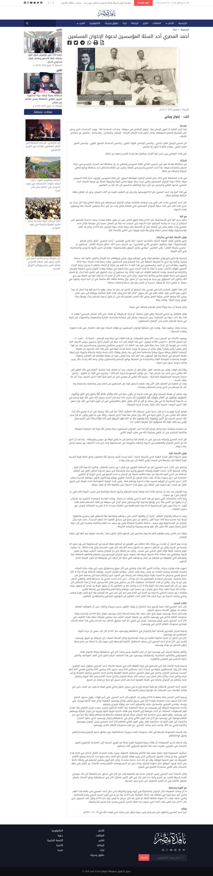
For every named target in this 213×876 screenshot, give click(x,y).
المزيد (82, 23)
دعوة (60, 836)
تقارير (145, 23)
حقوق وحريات (111, 23)
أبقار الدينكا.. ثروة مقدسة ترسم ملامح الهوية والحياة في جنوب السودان (44, 224)
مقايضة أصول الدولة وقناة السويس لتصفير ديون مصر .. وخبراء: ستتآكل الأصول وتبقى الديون (96, 2)
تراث (125, 23)
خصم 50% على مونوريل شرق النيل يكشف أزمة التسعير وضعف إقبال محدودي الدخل (45, 58)
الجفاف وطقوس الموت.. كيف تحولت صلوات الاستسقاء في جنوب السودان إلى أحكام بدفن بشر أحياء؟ (43, 185)
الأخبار (171, 23)
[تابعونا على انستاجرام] (28, 3)
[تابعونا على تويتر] (38, 3)
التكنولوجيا (95, 23)
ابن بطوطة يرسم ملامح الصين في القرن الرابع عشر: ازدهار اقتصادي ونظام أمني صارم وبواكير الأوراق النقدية (43, 263)
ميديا (60, 850)
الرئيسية (182, 23)
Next (53, 3)
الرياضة (134, 23)
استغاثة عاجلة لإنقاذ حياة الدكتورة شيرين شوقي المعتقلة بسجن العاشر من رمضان (43, 99)
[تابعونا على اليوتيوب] (31, 3)
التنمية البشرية (55, 840)
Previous (48, 3)
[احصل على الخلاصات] (25, 3)
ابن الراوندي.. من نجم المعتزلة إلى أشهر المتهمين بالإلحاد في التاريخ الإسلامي (43, 146)
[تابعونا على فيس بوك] (41, 3)
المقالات (157, 23)
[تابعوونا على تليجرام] (35, 3)
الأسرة (59, 845)
